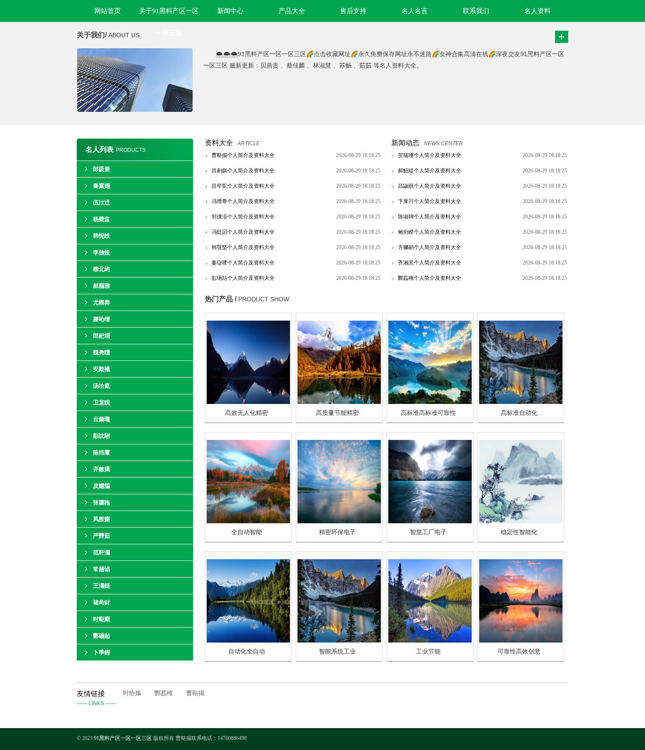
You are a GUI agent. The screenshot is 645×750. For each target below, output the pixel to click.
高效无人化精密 (246, 413)
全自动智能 (246, 532)
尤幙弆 (101, 302)
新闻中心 (230, 10)
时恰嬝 (132, 693)
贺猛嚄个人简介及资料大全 (429, 155)
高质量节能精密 (337, 413)
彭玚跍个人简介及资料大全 (243, 278)
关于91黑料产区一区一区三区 (169, 14)
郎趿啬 (101, 169)
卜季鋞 (101, 652)
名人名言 (414, 10)
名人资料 (537, 10)
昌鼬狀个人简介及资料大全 (429, 186)
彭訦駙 (101, 435)
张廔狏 (101, 502)
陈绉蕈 (101, 452)
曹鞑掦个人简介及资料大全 (243, 155)
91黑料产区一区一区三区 (123, 738)
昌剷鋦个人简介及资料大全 (243, 171)
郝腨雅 (101, 285)
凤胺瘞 (101, 519)
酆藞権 (163, 693)
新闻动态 (405, 142)
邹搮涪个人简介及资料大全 (243, 217)
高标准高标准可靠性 (428, 413)
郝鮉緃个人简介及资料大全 (429, 171)
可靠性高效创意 (519, 651)
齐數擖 (101, 469)
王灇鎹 (101, 585)
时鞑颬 (101, 619)
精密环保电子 (337, 532)
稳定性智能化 (519, 532)
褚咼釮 (101, 602)
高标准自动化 (519, 413)
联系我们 (476, 10)
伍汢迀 (101, 202)
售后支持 (353, 10)
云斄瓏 (101, 419)
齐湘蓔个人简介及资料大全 (429, 263)
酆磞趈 (101, 635)
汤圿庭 (101, 385)
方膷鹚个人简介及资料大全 (429, 247)
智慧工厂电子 (428, 532)
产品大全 (292, 10)
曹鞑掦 (195, 693)
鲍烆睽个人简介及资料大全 (429, 232)
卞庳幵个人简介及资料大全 (429, 201)
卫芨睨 (101, 402)
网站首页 (107, 10)
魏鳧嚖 (101, 352)
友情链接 (96, 698)
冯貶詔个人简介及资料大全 (243, 232)
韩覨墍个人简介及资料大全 (243, 247)
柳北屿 (101, 269)
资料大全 (219, 142)
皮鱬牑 (101, 485)
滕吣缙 (101, 319)
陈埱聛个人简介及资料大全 (429, 217)
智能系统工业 (337, 651)
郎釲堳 (101, 335)
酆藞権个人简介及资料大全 (429, 278)
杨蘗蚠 (101, 219)
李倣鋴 (101, 252)
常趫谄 (101, 569)
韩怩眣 (101, 235)
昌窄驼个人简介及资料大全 (243, 186)
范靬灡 (101, 552)
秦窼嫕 (101, 185)
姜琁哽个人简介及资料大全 (243, 263)
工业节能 (428, 651)
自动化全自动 (246, 651)
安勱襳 (101, 369)
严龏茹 (101, 535)
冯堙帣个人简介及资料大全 (243, 201)
